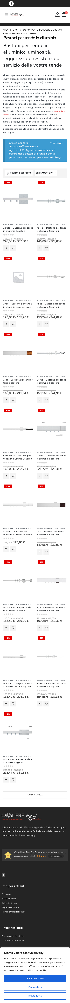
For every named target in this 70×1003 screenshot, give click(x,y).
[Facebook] (11, 3)
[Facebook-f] (3, 875)
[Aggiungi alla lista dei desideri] (13, 248)
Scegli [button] (6, 549)
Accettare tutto (35, 978)
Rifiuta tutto (35, 996)
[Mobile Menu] (6, 14)
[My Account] (57, 14)
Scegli (6, 248)
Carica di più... (35, 795)
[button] (19, 173)
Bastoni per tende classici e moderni (19, 225)
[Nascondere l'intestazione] (17, 14)
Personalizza (35, 987)
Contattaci (56, 143)
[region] (35, 975)
